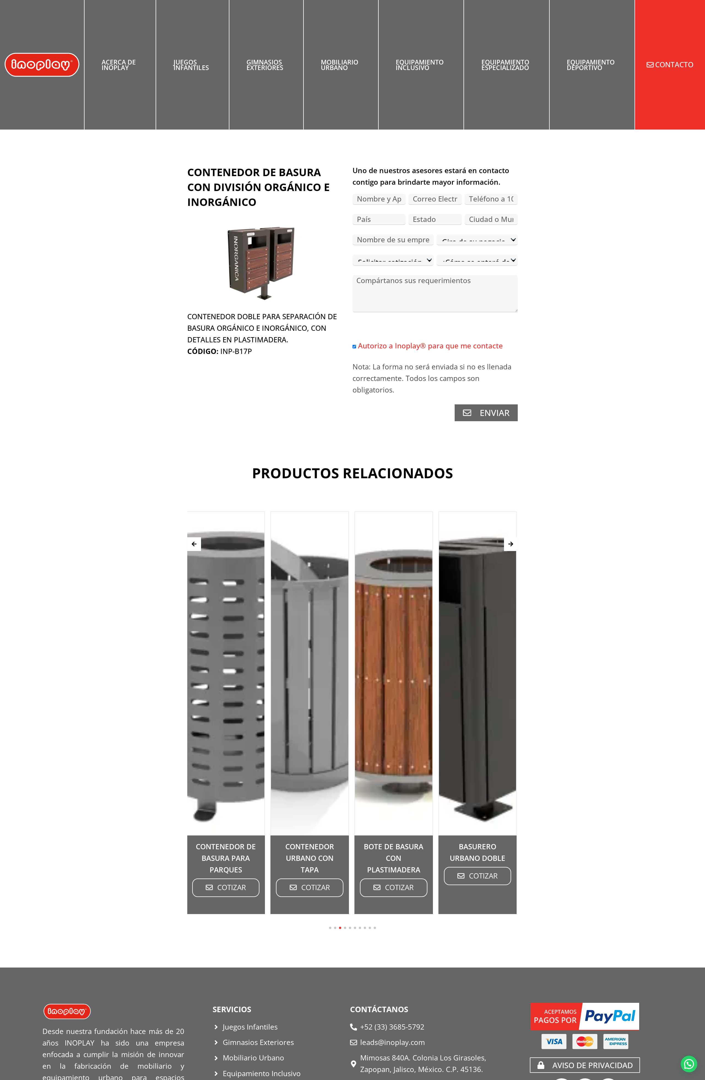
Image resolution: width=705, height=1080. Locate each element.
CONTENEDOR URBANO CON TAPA (288, 858)
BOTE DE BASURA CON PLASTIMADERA (372, 858)
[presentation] (194, 544)
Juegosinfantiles (191, 65)
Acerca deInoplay (119, 65)
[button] (330, 928)
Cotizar (210, 887)
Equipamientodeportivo (591, 65)
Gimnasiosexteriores (264, 65)
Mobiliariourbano (339, 65)
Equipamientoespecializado (505, 65)
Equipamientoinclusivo (420, 65)
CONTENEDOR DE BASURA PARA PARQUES (205, 858)
